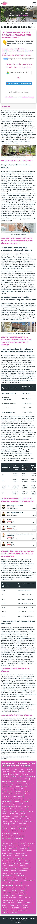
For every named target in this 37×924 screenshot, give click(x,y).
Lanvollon (22, 836)
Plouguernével (18, 838)
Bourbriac (24, 816)
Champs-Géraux (22, 905)
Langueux (5, 776)
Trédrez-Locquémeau (8, 861)
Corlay (12, 910)
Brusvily (4, 905)
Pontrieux (5, 907)
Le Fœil (24, 855)
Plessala (23, 831)
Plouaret (4, 821)
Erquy (11, 784)
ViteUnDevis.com (25, 96)
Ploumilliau (23, 809)
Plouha (19, 779)
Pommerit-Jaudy (7, 875)
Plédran (13, 776)
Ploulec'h (11, 846)
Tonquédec (20, 900)
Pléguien (4, 880)
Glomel (22, 866)
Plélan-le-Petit (6, 838)
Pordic (21, 776)
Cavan (27, 863)
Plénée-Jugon (14, 814)
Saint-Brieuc (6, 769)
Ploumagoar (29, 776)
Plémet (17, 801)
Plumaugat (22, 895)
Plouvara (22, 890)
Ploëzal (14, 878)
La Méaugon (23, 871)
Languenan (5, 895)
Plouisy (13, 828)
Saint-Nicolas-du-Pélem (9, 843)
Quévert (10, 786)
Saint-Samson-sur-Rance (17, 853)
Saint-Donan (6, 858)
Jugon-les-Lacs (7, 841)
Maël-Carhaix (13, 848)
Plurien (4, 866)
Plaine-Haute (13, 866)
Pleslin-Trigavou (7, 791)
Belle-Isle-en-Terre (8, 903)
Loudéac (21, 771)
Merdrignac (12, 804)
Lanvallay (19, 784)
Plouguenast (6, 833)
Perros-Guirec (14, 774)
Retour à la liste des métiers (19, 92)
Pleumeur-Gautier (7, 885)
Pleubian (4, 811)
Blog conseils (18, 922)
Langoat (14, 888)
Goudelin (26, 846)
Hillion (26, 779)
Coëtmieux (5, 851)
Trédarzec (5, 888)
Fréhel (4, 848)
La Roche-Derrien (22, 910)
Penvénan (13, 809)
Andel (13, 895)
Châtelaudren (15, 907)
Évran (19, 846)
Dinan (13, 771)
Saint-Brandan (6, 816)
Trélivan (21, 811)
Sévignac (5, 890)
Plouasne (15, 851)
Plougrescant (25, 868)
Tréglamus (13, 912)
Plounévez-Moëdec (24, 861)
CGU (6, 96)
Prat (27, 885)
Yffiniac (4, 779)
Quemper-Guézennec (9, 898)
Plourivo (20, 819)
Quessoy (4, 789)
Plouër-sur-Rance (7, 794)
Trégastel (30, 811)
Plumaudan (19, 885)
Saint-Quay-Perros (18, 858)
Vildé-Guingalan (28, 880)
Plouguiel (15, 833)
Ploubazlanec (6, 796)
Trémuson (21, 828)
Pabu (19, 806)
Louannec (26, 801)
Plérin (22, 769)
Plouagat (13, 811)
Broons (4, 804)
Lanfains (4, 910)
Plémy (4, 846)
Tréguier (4, 809)
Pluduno (4, 823)
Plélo (26, 794)
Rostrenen (19, 794)
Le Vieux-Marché (16, 873)
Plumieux (27, 898)
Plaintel (4, 784)
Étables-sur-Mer (7, 801)
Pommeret (5, 831)
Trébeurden (28, 784)
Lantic (4, 853)
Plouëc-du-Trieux (20, 893)
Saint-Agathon (14, 821)
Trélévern (5, 868)
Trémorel (13, 890)
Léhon (28, 799)
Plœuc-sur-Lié (17, 796)
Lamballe (29, 769)
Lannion (15, 769)
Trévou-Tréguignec (16, 863)
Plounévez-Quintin (7, 900)
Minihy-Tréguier (7, 893)
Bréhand (4, 863)
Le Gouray (23, 878)
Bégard (12, 779)
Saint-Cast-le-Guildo (17, 789)
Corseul (4, 826)
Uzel (20, 898)
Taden (13, 819)
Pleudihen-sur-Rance (8, 806)
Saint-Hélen (5, 878)
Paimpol (4, 774)
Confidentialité (10, 96)
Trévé (22, 851)
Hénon (28, 819)
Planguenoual (14, 826)
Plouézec (17, 791)
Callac (16, 816)
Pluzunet (25, 907)
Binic (3, 786)
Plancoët (21, 799)
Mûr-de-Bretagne (27, 821)
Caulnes (23, 814)
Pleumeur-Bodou (22, 781)
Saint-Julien (22, 823)
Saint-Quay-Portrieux (8, 799)
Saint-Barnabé (20, 875)
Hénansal (22, 888)
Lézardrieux (23, 848)
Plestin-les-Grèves (21, 786)
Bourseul (19, 903)
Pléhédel (13, 871)
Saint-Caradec (6, 883)
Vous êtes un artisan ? (31, 97)
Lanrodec (17, 883)
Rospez (17, 841)
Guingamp (25, 774)
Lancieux (16, 855)
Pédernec (15, 831)
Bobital (12, 905)
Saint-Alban (24, 826)
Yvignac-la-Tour (15, 880)
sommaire (6, 106)
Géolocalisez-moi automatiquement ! (19, 83)
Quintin (21, 804)
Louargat (5, 819)
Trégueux (30, 771)
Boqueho (27, 903)
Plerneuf (4, 912)
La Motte (12, 823)
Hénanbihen (14, 868)
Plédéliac (5, 873)
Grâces (4, 814)
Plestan (29, 851)
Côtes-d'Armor (11, 24)
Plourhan (4, 828)
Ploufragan (5, 771)
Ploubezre (26, 791)
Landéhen (5, 871)
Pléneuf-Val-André (8, 781)
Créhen (22, 843)
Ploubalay (27, 806)
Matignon (30, 843)
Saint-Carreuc (6, 855)
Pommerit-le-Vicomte (9, 836)
